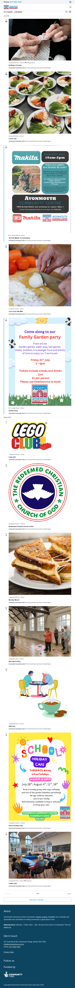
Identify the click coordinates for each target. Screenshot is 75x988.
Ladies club (13, 883)
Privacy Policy (9, 952)
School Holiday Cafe (16, 826)
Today (37, 893)
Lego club (12, 457)
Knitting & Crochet (15, 65)
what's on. (7, 927)
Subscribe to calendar (36, 900)
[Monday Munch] (40, 564)
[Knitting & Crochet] (40, 39)
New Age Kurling (14, 661)
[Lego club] (40, 436)
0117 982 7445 (15, 2)
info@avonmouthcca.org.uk (14, 944)
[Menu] (70, 7)
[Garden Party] (40, 362)
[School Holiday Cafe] (40, 777)
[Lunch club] (40, 103)
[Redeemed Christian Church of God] (40, 492)
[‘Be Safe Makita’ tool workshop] (40, 189)
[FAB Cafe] (40, 694)
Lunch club (13, 138)
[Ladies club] (40, 855)
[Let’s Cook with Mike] (40, 275)
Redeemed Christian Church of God (21, 526)
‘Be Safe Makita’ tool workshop (19, 238)
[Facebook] (70, 2)
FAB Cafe (12, 726)
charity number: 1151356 (45, 917)
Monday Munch (14, 600)
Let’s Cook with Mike (16, 311)
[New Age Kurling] (40, 631)
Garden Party (13, 411)
